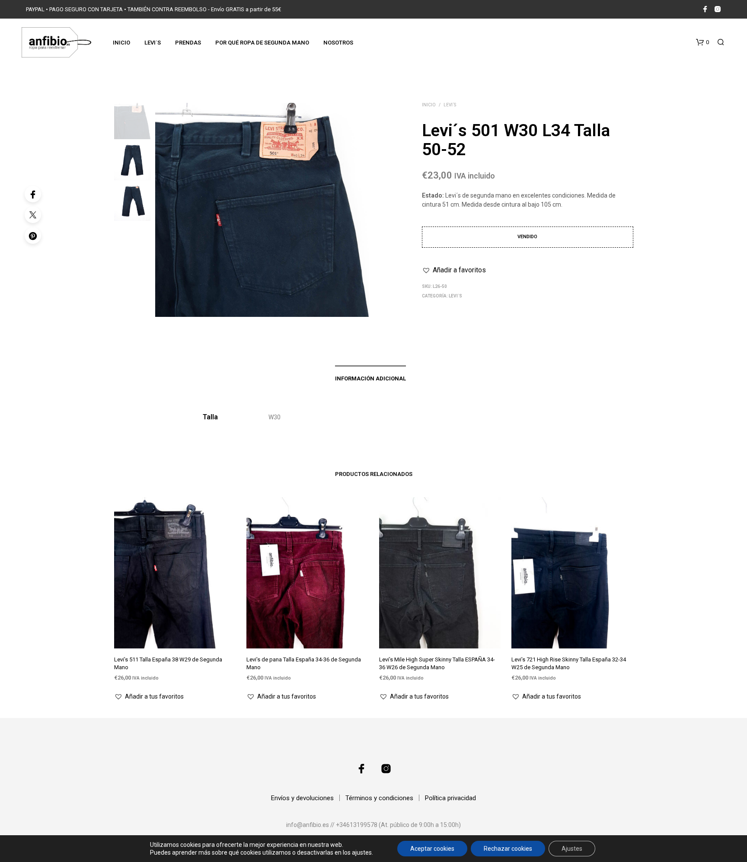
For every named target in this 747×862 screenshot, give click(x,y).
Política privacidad (450, 798)
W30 (274, 417)
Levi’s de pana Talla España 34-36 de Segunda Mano (303, 663)
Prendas (188, 42)
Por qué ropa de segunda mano (262, 42)
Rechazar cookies (508, 848)
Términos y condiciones (379, 798)
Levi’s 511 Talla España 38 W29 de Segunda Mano (168, 663)
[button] (702, 42)
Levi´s (152, 42)
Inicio (121, 42)
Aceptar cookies (432, 848)
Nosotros (338, 42)
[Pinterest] (33, 235)
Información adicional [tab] (370, 378)
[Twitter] (33, 215)
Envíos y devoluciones (302, 798)
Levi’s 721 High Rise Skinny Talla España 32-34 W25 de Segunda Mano (568, 663)
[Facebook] (33, 194)
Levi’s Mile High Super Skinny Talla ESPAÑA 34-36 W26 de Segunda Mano (437, 663)
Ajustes (572, 848)
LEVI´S (450, 104)
